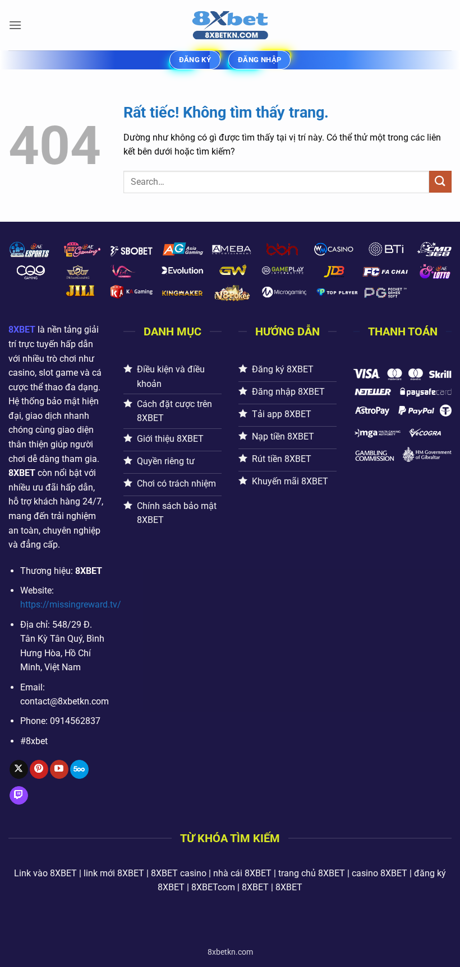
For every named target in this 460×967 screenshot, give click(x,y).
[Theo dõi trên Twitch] (19, 795)
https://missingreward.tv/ (70, 604)
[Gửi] (440, 182)
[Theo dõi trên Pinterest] (39, 769)
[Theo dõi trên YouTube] (59, 769)
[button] (15, 25)
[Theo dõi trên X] (19, 769)
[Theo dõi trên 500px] (79, 769)
